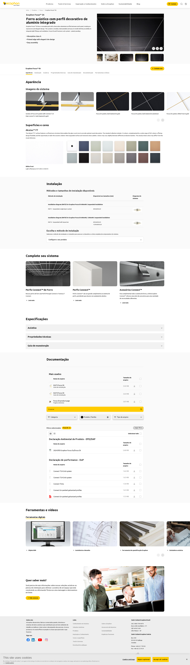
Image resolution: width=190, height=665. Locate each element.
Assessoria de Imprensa (109, 627)
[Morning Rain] (108, 146)
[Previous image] (153, 48)
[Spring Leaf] (131, 146)
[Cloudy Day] (96, 158)
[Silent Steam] (72, 158)
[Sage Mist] (96, 146)
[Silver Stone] (119, 158)
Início (27, 10)
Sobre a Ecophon (107, 623)
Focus (41, 10)
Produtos (34, 10)
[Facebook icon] (28, 641)
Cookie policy (9, 663)
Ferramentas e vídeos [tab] (102, 73)
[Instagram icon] (46, 641)
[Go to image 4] (126, 57)
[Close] (187, 659)
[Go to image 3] (111, 57)
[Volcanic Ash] (108, 158)
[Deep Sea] (84, 146)
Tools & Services (78, 641)
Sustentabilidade (107, 631)
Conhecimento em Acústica (81, 623)
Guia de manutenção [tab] (74, 73)
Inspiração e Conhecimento (81, 634)
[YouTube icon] (40, 641)
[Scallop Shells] (119, 146)
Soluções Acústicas (78, 627)
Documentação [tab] (88, 73)
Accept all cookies (161, 659)
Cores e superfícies (78, 638)
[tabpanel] (95, 539)
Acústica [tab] (46, 73)
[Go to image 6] (157, 57)
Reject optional (144, 659)
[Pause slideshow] (157, 48)
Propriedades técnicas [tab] (58, 73)
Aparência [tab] (29, 73)
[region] (95, 659)
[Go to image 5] (142, 57)
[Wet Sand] (155, 146)
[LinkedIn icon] (34, 641)
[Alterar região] (186, 4)
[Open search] (181, 4)
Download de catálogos (80, 645)
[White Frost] (72, 146)
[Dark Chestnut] (143, 158)
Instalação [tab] (37, 73)
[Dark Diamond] (84, 158)
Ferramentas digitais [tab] (35, 517)
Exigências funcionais (108, 634)
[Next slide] (162, 120)
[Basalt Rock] (155, 158)
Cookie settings (129, 659)
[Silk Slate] (131, 158)
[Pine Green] (143, 146)
